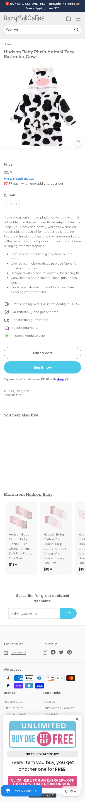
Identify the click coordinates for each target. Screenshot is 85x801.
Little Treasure (14, 708)
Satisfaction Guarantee (59, 708)
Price (8, 164)
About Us (49, 701)
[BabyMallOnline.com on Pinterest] (69, 652)
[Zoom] (78, 142)
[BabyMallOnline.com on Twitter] (61, 652)
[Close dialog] (77, 719)
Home (7, 44)
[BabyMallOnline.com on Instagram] (45, 652)
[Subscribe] (68, 613)
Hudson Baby (39, 494)
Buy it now (43, 367)
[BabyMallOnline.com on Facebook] (53, 652)
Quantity (11, 195)
